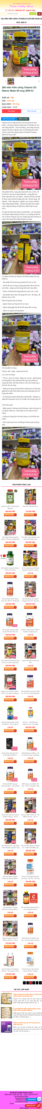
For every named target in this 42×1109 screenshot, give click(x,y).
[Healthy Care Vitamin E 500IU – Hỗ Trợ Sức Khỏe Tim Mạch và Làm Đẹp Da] (10, 681)
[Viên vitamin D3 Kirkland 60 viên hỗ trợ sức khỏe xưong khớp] (10, 651)
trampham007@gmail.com (24, 1103)
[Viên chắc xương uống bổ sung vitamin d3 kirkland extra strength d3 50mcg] (30, 527)
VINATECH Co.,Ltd (35, 1108)
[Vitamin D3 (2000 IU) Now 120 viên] (30, 651)
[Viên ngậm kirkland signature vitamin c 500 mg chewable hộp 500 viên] (10, 527)
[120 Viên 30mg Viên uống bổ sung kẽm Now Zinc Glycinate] (30, 589)
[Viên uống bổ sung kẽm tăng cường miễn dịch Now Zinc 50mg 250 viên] (10, 620)
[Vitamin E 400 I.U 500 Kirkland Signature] (10, 496)
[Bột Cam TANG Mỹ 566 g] (30, 496)
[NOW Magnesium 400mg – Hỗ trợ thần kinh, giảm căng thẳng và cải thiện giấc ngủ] (30, 743)
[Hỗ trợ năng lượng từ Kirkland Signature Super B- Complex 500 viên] (30, 558)
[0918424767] (39, 1099)
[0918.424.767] (38, 1105)
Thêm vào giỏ (31, 111)
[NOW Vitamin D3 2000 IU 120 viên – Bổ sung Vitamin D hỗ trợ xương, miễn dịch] (30, 928)
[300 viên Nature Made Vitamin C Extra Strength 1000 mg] (30, 897)
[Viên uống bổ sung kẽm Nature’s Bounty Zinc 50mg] (10, 558)
